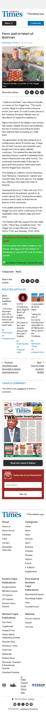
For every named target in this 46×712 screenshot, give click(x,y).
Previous (8, 362)
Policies (31, 699)
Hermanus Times (10, 43)
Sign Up (23, 494)
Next (39, 362)
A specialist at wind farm (37, 307)
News (18, 272)
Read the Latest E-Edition (23, 463)
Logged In (21, 388)
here (17, 249)
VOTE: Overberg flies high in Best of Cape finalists (23, 311)
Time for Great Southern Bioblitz (37, 369)
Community (36, 23)
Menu (6, 23)
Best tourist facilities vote (6, 299)
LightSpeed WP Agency (29, 709)
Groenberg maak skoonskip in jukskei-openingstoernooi (11, 369)
